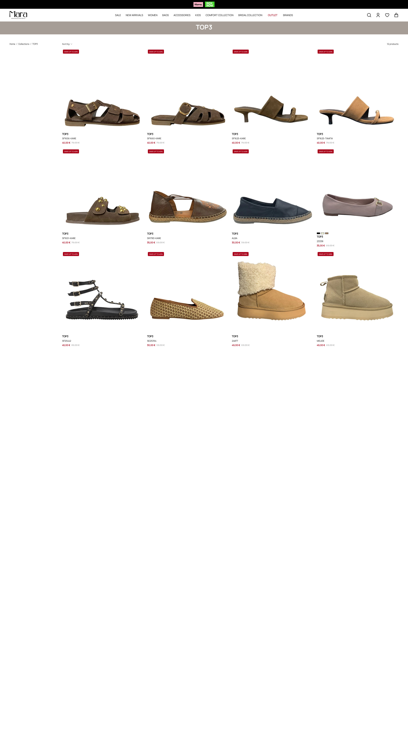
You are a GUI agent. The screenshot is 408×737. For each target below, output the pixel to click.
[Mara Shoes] (18, 15)
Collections (23, 43)
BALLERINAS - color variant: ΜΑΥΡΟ (318, 233)
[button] (369, 15)
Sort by (66, 44)
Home (12, 43)
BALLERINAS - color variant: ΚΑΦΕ (326, 233)
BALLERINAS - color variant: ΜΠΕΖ (322, 233)
